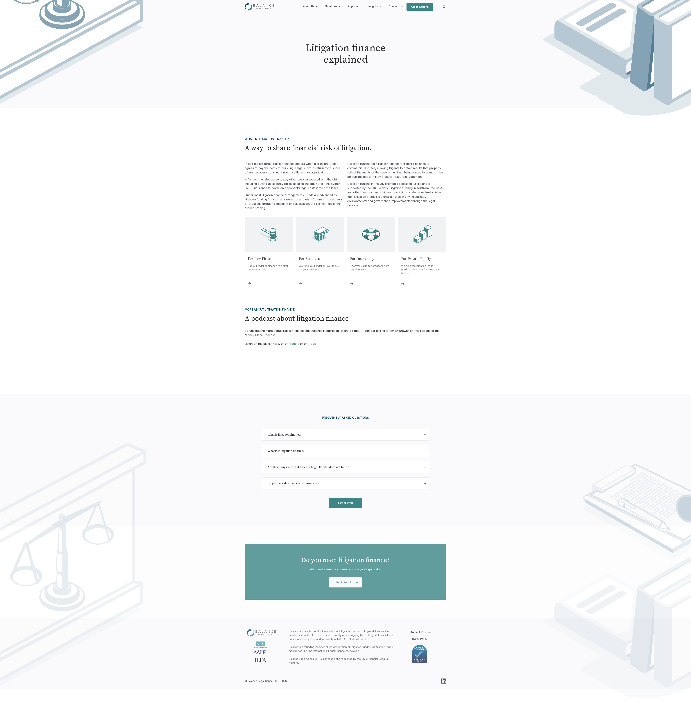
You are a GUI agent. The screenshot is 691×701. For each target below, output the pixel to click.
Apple (312, 343)
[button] (310, 7)
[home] (259, 7)
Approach (354, 6)
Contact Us (396, 6)
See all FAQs (345, 502)
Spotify (294, 343)
